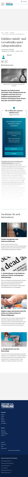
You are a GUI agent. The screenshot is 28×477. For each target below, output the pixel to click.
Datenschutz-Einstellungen (14, 450)
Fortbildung (3, 423)
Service (3, 428)
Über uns (3, 430)
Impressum (3, 444)
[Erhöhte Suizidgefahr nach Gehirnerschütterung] (14, 230)
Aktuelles (3, 412)
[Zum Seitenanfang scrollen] (25, 474)
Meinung (3, 419)
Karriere (3, 435)
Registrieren (14, 149)
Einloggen (14, 153)
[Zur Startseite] (9, 4)
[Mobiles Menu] (2, 4)
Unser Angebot (4, 433)
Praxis (2, 416)
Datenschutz (4, 448)
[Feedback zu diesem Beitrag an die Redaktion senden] (6, 61)
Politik (2, 418)
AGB (2, 446)
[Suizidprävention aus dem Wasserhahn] (14, 339)
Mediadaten (3, 432)
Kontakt (3, 442)
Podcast (3, 421)
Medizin (2, 414)
